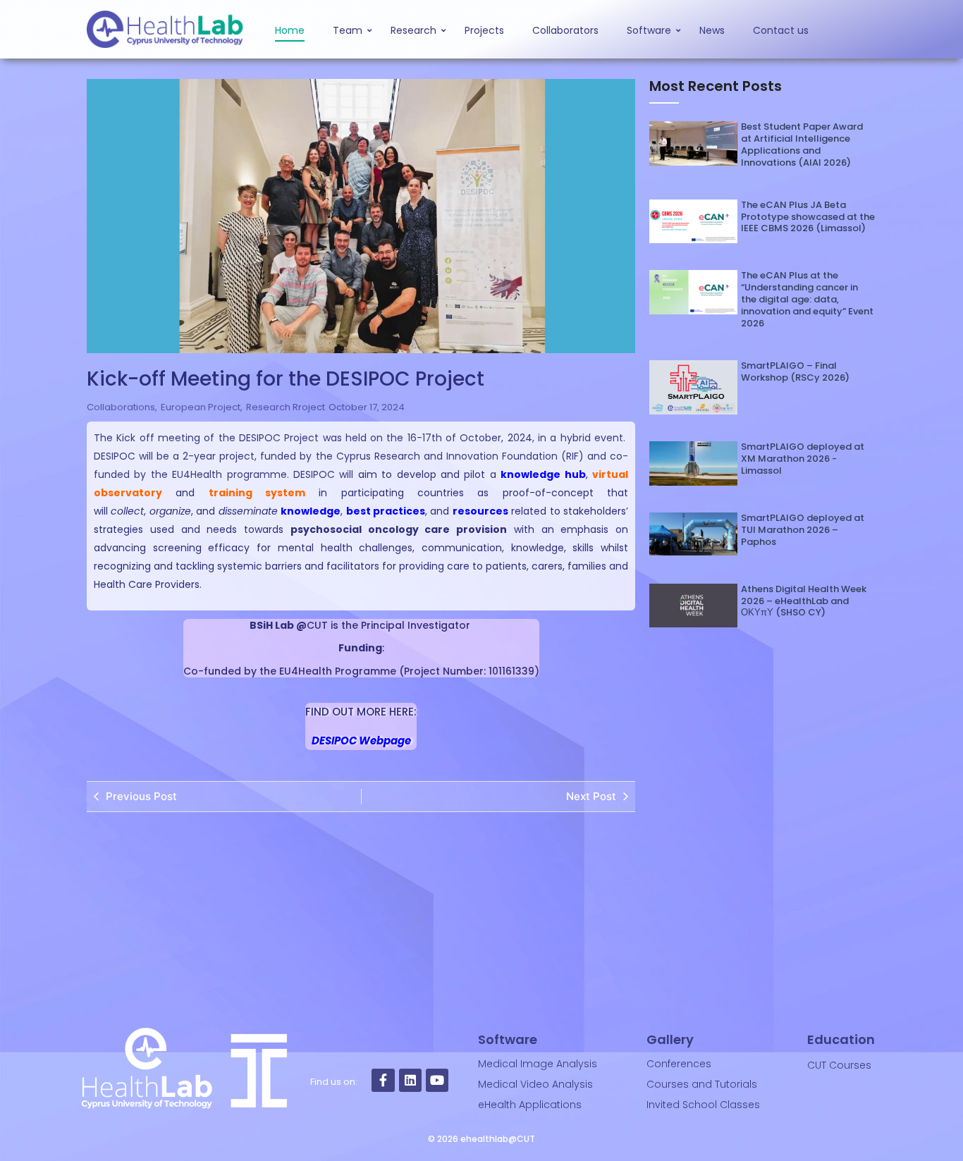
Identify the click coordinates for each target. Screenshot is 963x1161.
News (712, 30)
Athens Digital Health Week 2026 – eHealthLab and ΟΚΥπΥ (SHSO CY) (803, 602)
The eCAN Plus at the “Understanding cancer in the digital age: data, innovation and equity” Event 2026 (807, 300)
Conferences (678, 1064)
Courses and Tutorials (701, 1084)
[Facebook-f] (383, 1080)
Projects (484, 30)
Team (347, 30)
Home (290, 30)
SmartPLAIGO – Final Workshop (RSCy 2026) (795, 372)
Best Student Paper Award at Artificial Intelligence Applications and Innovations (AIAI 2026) (802, 145)
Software (649, 30)
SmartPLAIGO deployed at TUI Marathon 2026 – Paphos (802, 530)
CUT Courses (839, 1065)
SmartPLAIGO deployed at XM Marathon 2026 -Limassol (802, 459)
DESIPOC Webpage (361, 740)
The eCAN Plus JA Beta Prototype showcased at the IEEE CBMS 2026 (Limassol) (808, 217)
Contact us (781, 30)
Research (413, 30)
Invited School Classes (703, 1105)
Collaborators (565, 30)
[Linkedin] (410, 1080)
